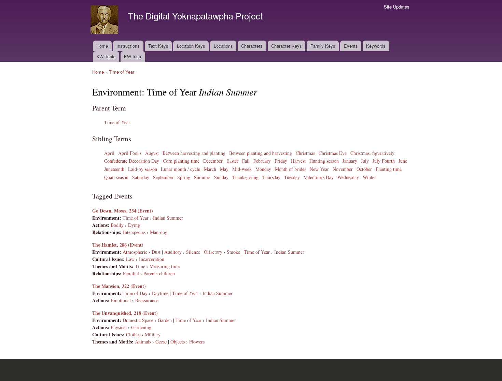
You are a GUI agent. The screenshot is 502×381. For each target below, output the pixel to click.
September (163, 177)
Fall (246, 161)
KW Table (105, 56)
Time (140, 266)
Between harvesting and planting (194, 153)
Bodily (117, 225)
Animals (143, 341)
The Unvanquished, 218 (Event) (125, 313)
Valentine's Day (319, 177)
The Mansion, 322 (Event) (119, 286)
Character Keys (286, 46)
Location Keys (191, 46)
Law (130, 259)
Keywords (376, 46)
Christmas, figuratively (372, 153)
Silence (193, 252)
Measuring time (165, 266)
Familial (131, 273)
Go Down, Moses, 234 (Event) (122, 210)
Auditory (173, 252)
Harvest (298, 161)
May (224, 169)
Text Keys (158, 46)
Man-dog (158, 232)
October (364, 169)
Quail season (116, 177)
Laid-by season (142, 169)
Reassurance (146, 300)
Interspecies (134, 232)
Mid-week (242, 169)
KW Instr (132, 56)
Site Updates (396, 6)
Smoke (233, 252)
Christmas (305, 153)
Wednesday (348, 177)
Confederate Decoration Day (131, 161)
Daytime (160, 293)
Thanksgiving (245, 177)
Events (351, 46)
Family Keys (322, 46)
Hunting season (324, 161)
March (210, 169)
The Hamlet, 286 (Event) (117, 244)
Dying (134, 225)
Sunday (221, 177)
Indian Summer (168, 218)
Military (153, 334)
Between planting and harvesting (260, 153)
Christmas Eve (333, 153)
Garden (165, 320)
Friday (281, 161)
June (403, 161)
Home (102, 46)
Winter (369, 177)
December (213, 161)
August (152, 153)
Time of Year (121, 72)
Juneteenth (114, 169)
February (262, 161)
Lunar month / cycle (180, 169)
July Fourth (384, 161)
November (343, 169)
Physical (119, 327)
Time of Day (135, 293)
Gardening (141, 327)
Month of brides (290, 169)
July (365, 161)
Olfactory (213, 252)
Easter (232, 161)
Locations (223, 46)
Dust (156, 252)
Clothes (133, 334)
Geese (161, 341)
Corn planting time (181, 161)
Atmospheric (135, 252)
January (350, 161)
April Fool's (129, 153)
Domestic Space (138, 320)
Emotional (121, 300)
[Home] (105, 20)
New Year (319, 169)
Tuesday (292, 177)
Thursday (271, 177)
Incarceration (151, 259)
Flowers (197, 341)
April (109, 153)
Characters (252, 46)
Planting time (389, 169)
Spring (183, 177)
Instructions (128, 46)
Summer (202, 177)
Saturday (140, 177)
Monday (263, 169)
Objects (177, 341)
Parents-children (159, 273)
